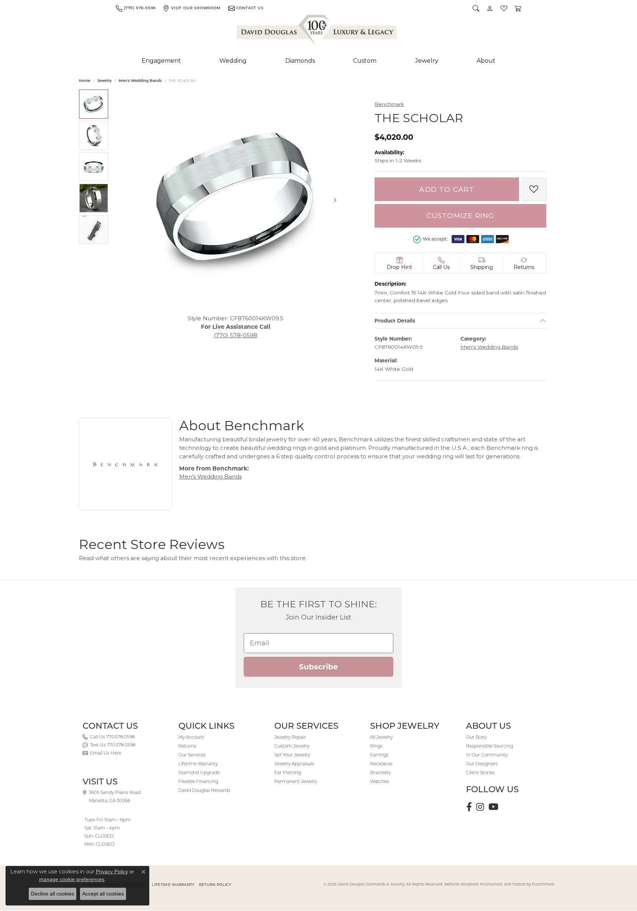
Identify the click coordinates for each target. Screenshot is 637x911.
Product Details (395, 321)
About (486, 60)
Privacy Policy (112, 871)
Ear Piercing (287, 772)
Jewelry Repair (290, 737)
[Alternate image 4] (93, 198)
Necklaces (381, 763)
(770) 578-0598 (235, 334)
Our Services (192, 755)
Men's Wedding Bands (140, 80)
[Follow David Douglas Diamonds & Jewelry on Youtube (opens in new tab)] (493, 807)
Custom (364, 60)
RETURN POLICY (215, 884)
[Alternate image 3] (93, 167)
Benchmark (389, 104)
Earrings (379, 755)
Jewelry (426, 60)
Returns (187, 746)
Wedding (233, 60)
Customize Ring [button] (461, 215)
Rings (376, 746)
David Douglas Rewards (204, 790)
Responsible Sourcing (489, 746)
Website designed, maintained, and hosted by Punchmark (499, 884)
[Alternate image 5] (93, 229)
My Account (191, 737)
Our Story (476, 737)
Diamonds (300, 60)
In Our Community (487, 755)
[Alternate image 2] (93, 135)
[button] (476, 8)
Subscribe (318, 666)
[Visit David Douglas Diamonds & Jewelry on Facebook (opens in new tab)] (469, 807)
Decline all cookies (52, 894)
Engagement (161, 60)
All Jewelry (381, 737)
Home (84, 80)
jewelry (104, 80)
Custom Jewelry (291, 746)
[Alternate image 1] (93, 104)
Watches (379, 781)
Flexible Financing (198, 781)
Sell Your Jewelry (292, 755)
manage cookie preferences (71, 879)
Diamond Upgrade (199, 772)
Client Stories (480, 772)
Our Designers (482, 763)
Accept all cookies (103, 894)
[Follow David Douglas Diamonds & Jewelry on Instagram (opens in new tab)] (480, 807)
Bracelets (380, 772)
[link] (136, 8)
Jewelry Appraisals (294, 763)
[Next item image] (335, 200)
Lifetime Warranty (198, 763)
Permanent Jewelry (295, 781)
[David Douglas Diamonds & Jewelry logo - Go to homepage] (317, 32)
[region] (235, 200)
